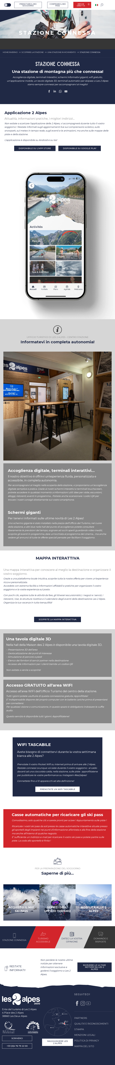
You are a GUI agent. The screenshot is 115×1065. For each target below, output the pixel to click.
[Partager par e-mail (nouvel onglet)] (66, 92)
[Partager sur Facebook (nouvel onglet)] (49, 92)
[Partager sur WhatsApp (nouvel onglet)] (60, 92)
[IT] (97, 5)
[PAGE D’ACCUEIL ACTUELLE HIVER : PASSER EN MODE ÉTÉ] (7, 5)
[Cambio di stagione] (8, 5)
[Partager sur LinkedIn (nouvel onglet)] (54, 92)
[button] (57, 406)
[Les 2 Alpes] (21, 999)
